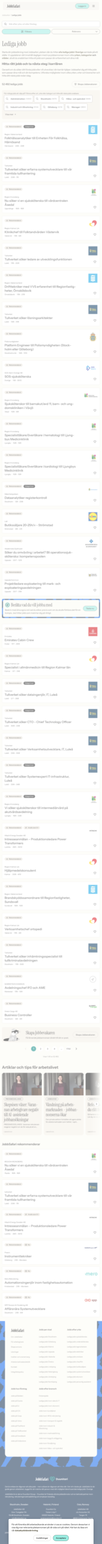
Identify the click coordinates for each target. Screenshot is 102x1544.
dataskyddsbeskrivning (26, 1530)
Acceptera (61, 1538)
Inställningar (42, 1538)
